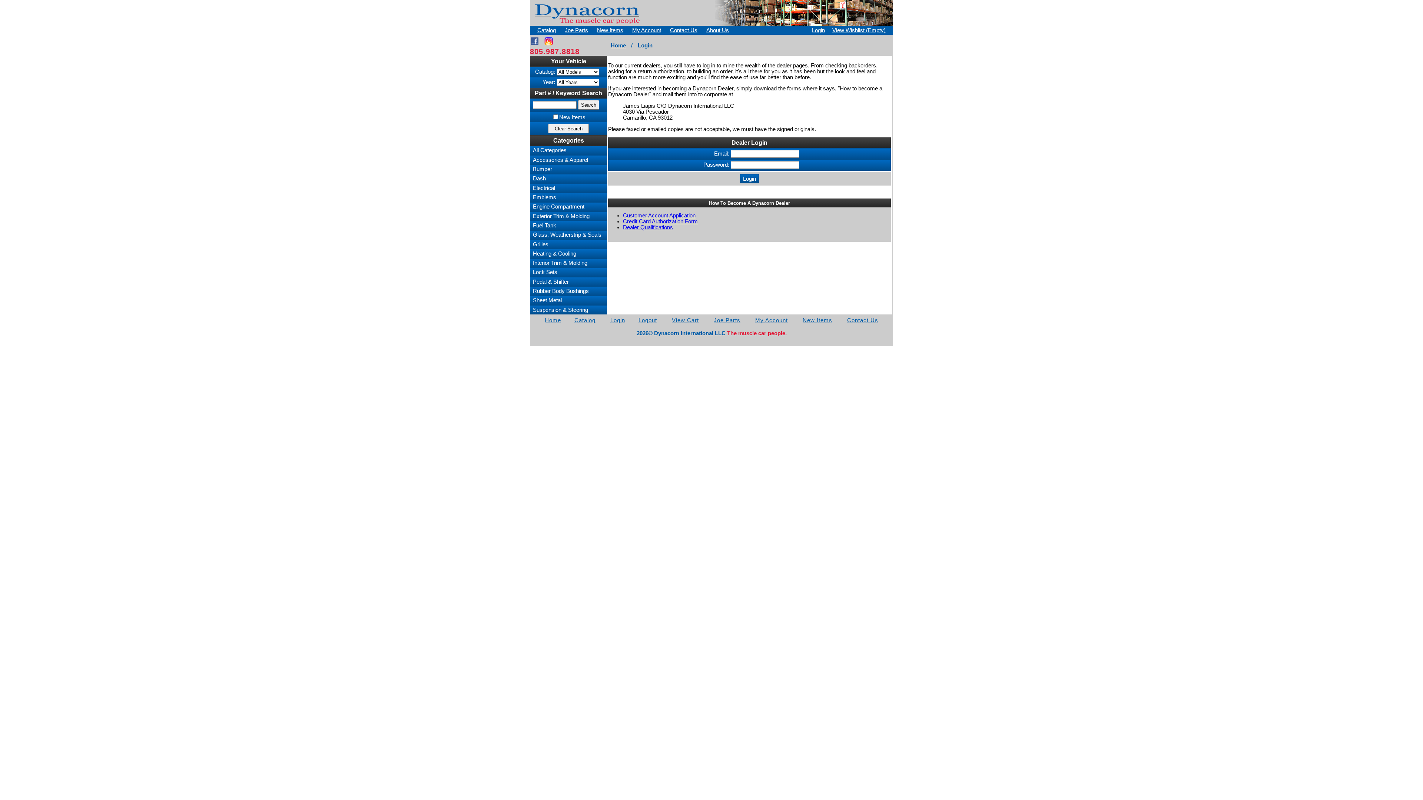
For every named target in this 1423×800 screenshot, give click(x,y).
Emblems (544, 197)
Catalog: (545, 72)
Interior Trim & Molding (560, 263)
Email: (721, 154)
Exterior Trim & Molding (561, 216)
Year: (549, 82)
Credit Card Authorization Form (660, 221)
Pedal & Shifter (551, 282)
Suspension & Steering (560, 310)
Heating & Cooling (554, 254)
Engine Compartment (558, 207)
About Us (717, 30)
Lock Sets (545, 272)
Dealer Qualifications (648, 227)
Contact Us (683, 30)
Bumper (542, 169)
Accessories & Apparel (560, 160)
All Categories (550, 150)
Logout (647, 320)
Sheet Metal (547, 300)
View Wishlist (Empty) (859, 30)
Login (818, 30)
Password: (716, 165)
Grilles (540, 244)
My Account (646, 30)
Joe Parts (576, 30)
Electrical (544, 188)
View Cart (685, 320)
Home (618, 46)
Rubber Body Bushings (561, 291)
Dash (539, 178)
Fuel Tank (544, 226)
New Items (610, 30)
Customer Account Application (659, 216)
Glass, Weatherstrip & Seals (567, 235)
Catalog (546, 30)
